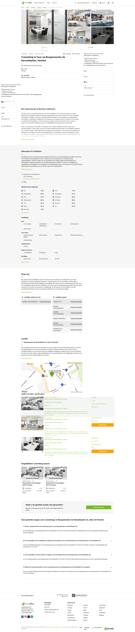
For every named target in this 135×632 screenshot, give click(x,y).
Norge (69, 610)
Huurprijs (94, 2)
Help (48, 2)
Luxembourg (71, 617)
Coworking (33, 7)
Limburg (39, 7)
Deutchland (71, 615)
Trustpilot (86, 82)
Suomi (69, 612)
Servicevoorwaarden (63, 627)
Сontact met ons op (49, 612)
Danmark (70, 605)
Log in (103, 2)
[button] (39, 399)
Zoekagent (47, 604)
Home (22, 7)
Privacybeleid (51, 627)
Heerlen (44, 7)
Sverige (70, 607)
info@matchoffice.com (27, 611)
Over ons (54, 2)
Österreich (86, 612)
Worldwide (102, 612)
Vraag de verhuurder (90, 60)
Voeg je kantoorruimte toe (83, 2)
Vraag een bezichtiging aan (91, 61)
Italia (84, 610)
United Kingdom (72, 620)
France (85, 607)
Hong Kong (102, 605)
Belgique (101, 615)
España (85, 605)
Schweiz (85, 615)
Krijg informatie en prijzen (91, 58)
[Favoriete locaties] (113, 3)
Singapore (102, 607)
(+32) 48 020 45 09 (26, 612)
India (100, 610)
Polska (85, 620)
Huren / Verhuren (38, 2)
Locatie (27, 7)
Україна (85, 617)
